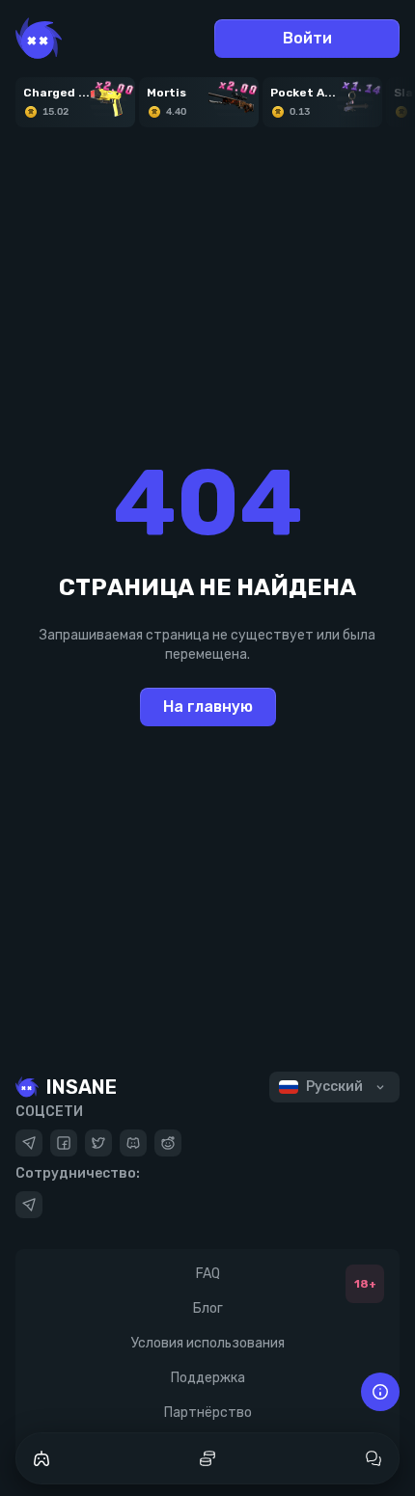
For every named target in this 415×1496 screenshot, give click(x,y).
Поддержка (208, 1378)
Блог (208, 1308)
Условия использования (208, 1343)
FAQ (208, 1273)
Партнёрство (208, 1412)
